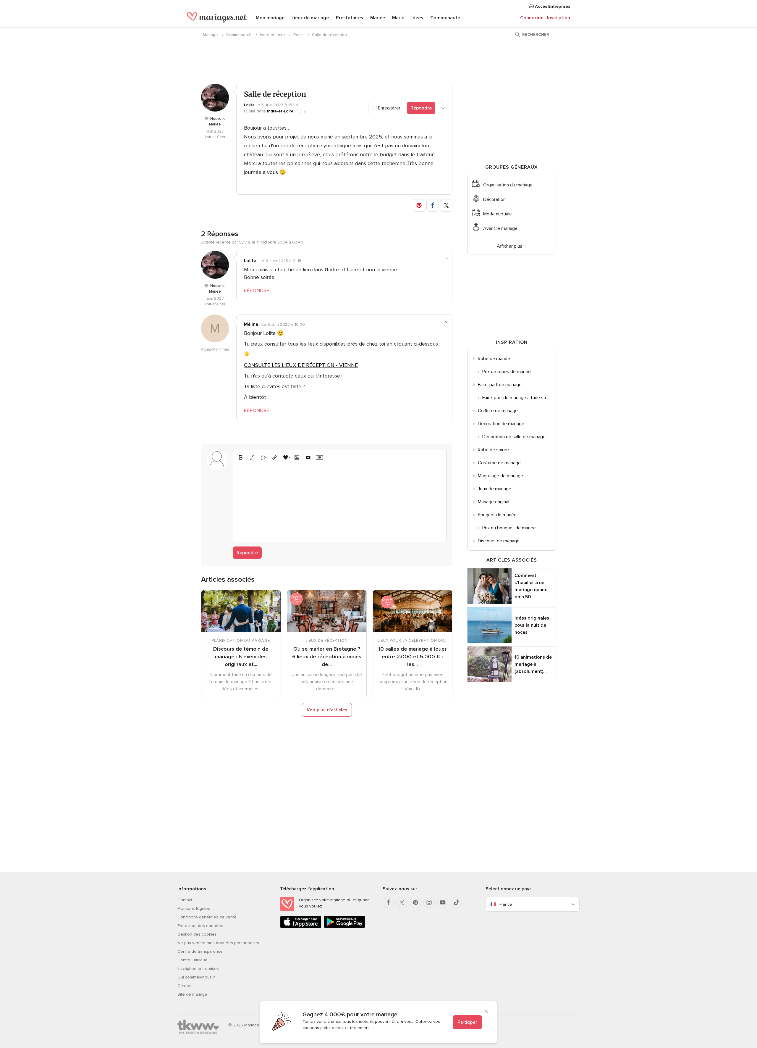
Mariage (210, 34)
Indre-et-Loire (272, 34)
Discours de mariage (499, 541)
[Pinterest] (415, 902)
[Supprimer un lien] (263, 457)
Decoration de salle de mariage (514, 437)
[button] (419, 205)
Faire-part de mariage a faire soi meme (519, 398)
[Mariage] (217, 18)
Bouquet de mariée (497, 515)
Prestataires (349, 18)
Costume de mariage (499, 463)
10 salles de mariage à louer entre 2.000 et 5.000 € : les (412, 657)
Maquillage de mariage (500, 476)
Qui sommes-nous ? (196, 977)
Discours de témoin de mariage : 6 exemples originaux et (240, 657)
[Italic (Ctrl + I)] (252, 457)
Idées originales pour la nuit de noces (532, 625)
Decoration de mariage (501, 424)
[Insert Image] (296, 457)
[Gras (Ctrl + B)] (240, 457)
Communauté (445, 18)
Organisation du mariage (508, 185)
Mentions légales (193, 908)
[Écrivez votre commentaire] (339, 500)
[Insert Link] (274, 457)
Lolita (249, 104)
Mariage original (493, 502)
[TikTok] (456, 902)
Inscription (558, 18)
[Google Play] (344, 926)
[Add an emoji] (285, 457)
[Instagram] (429, 902)
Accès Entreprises (552, 6)
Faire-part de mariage (500, 385)
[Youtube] (442, 902)
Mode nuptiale (497, 214)
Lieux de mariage (310, 18)
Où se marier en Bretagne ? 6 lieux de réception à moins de (326, 657)
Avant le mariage (500, 228)
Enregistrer (388, 108)
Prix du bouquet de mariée (509, 528)
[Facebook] (388, 902)
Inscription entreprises (198, 968)
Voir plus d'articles (327, 710)
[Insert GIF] (319, 457)
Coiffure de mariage (498, 411)
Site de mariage (192, 994)
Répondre (421, 108)
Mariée (377, 18)
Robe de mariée (494, 359)
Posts (298, 34)
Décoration (494, 199)
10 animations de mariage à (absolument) (533, 664)
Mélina (251, 324)
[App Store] (300, 926)
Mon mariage (270, 18)
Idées (417, 18)
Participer (467, 1022)
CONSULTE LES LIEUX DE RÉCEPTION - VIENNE (301, 365)
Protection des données (200, 925)
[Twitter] (401, 902)
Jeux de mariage (494, 489)
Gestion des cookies (197, 934)
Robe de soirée (493, 450)
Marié (398, 18)
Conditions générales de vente (207, 917)
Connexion (532, 18)
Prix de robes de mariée (506, 372)
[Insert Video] (308, 457)
